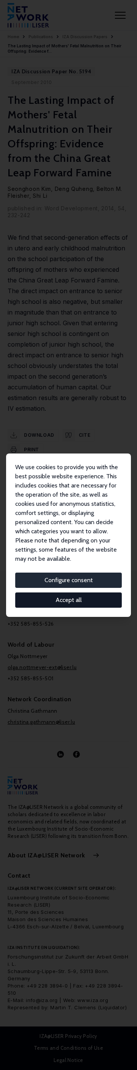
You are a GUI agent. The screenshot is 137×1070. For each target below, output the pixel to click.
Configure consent (69, 580)
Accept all (69, 600)
